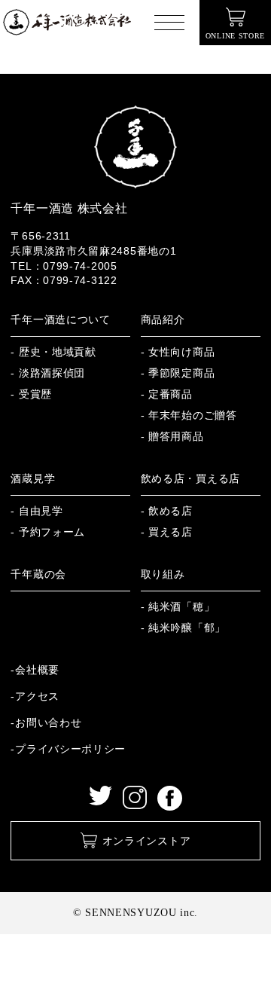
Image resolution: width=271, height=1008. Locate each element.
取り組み (163, 574)
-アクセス (35, 696)
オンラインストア (146, 841)
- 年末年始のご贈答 (189, 415)
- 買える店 (167, 532)
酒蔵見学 (33, 478)
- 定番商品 (167, 394)
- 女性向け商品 (178, 352)
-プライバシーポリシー (68, 749)
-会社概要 (35, 670)
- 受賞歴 (31, 394)
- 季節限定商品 (178, 373)
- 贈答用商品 (172, 436)
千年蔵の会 (38, 574)
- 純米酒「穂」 (178, 606)
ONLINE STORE (235, 36)
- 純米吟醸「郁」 (183, 628)
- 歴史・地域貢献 (53, 352)
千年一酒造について (60, 319)
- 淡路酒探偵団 (48, 373)
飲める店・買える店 (190, 478)
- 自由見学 (36, 511)
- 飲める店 (167, 511)
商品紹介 (163, 319)
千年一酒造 (67, 22)
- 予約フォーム (48, 532)
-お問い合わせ (46, 722)
